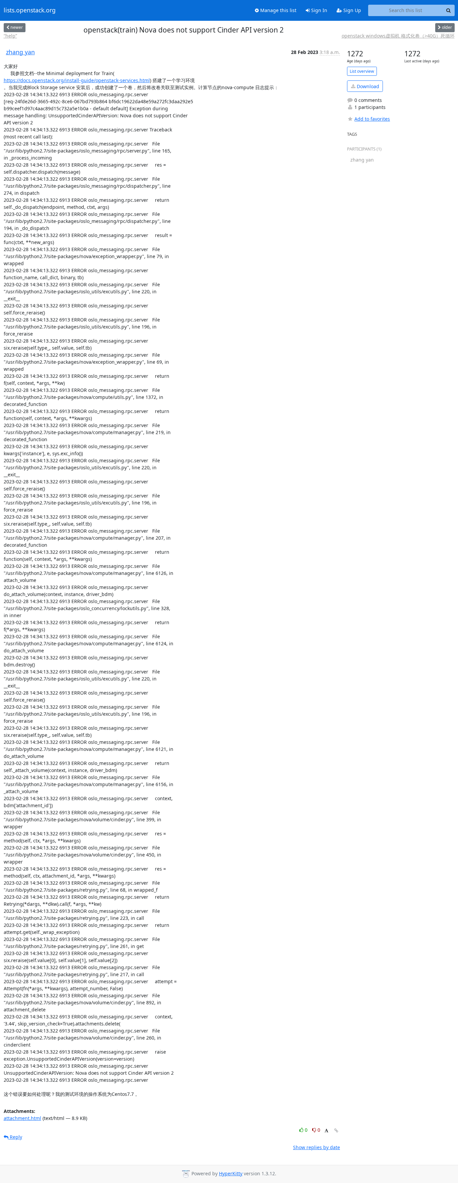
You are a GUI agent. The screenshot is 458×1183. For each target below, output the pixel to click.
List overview (362, 71)
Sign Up (351, 10)
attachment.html (22, 1118)
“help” (10, 36)
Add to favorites (372, 119)
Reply (15, 1137)
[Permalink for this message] (336, 1130)
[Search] (449, 10)
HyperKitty (230, 1173)
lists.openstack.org (30, 10)
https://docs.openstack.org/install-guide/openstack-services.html (77, 80)
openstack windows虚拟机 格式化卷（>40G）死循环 (398, 36)
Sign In (318, 10)
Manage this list (277, 10)
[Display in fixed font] (326, 1130)
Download (367, 86)
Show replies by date (316, 1147)
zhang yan (20, 52)
